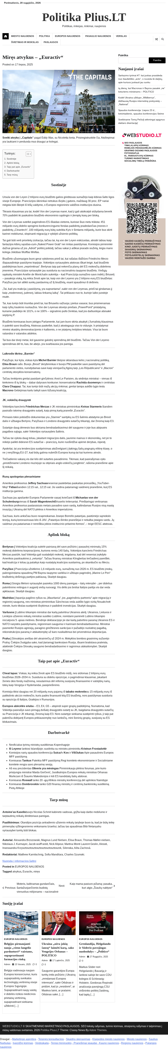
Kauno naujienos (109, 1043)
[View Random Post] (156, 39)
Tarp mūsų (12, 174)
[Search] (162, 39)
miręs (36, 871)
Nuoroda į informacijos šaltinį (19, 861)
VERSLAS (121, 36)
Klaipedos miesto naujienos (108, 1039)
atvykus (16, 871)
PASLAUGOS (51, 42)
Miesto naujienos (137, 1039)
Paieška (123, 55)
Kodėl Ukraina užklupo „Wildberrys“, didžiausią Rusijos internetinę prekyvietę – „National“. (140, 101)
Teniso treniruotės (61, 1043)
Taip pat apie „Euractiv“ (19, 166)
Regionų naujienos (132, 1043)
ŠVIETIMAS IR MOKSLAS (25, 42)
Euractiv (27, 871)
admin (7, 964)
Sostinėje (11, 158)
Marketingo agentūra (24, 1039)
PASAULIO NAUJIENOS (98, 36)
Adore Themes (97, 1030)
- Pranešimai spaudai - (85, 1043)
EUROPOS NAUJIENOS (67, 36)
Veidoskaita (42, 1043)
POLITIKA (44, 36)
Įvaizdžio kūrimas (23, 1043)
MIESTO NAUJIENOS (22, 36)
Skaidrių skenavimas (78, 1039)
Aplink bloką (13, 163)
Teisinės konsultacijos (51, 1039)
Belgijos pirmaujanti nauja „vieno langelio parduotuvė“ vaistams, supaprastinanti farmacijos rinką (18, 951)
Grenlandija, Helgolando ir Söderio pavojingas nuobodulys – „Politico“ (95, 947)
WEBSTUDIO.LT (12, 1026)
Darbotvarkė (13, 170)
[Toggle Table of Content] (27, 154)
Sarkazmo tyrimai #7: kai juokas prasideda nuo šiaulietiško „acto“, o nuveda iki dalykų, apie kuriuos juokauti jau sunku (140, 79)
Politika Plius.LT (84, 17)
